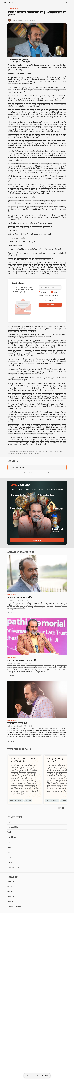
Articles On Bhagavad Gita (20, 551)
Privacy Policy (50, 300)
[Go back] (2, 3)
